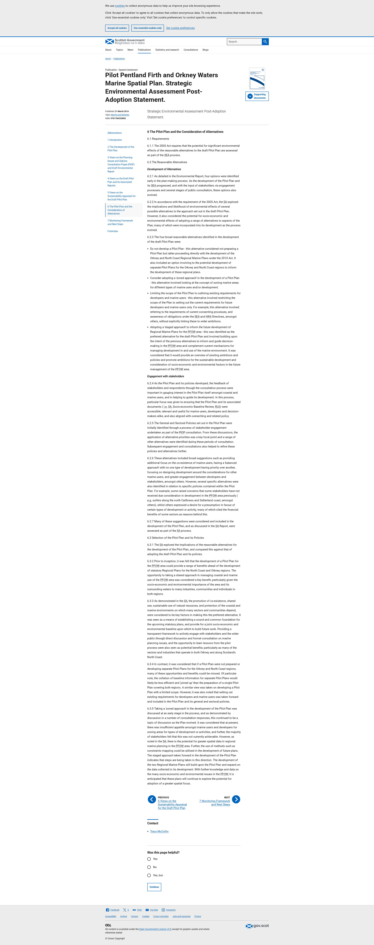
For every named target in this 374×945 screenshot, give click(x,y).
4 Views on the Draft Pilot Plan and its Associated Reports (121, 182)
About (108, 49)
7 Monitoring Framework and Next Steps (120, 222)
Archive (123, 916)
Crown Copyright (161, 916)
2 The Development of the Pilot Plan (121, 149)
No (155, 867)
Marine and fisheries (120, 115)
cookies (120, 5)
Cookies (145, 916)
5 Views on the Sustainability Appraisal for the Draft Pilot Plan (122, 196)
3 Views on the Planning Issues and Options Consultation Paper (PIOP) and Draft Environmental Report (121, 164)
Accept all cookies (117, 28)
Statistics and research (167, 49)
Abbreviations (115, 132)
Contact (134, 916)
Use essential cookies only (148, 28)
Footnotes (113, 231)
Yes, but (158, 875)
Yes (155, 859)
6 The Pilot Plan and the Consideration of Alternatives (120, 210)
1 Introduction (115, 140)
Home (108, 58)
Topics (119, 49)
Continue (154, 887)
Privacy (197, 916)
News (130, 49)
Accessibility (110, 916)
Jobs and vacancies (182, 916)
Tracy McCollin (159, 831)
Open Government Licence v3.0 (155, 929)
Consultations (191, 49)
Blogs (205, 49)
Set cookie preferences (180, 28)
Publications (144, 49)
